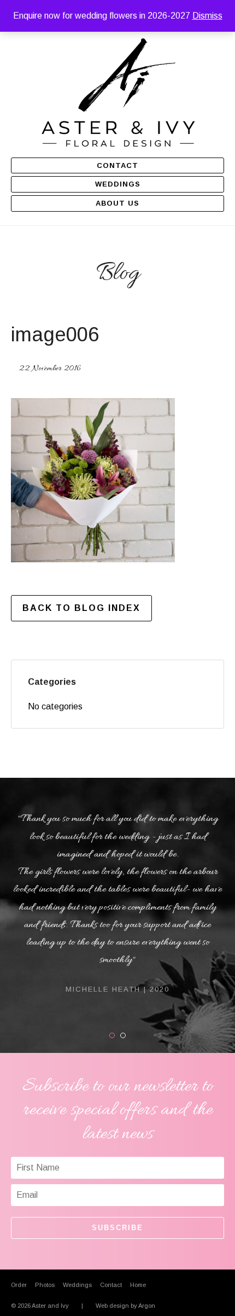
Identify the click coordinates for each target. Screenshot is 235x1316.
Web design (112, 1305)
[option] (117, 903)
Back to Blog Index (81, 608)
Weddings (117, 184)
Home (138, 1285)
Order (19, 1285)
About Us (117, 203)
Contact (117, 165)
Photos (45, 1285)
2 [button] (125, 1035)
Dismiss (207, 15)
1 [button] (114, 1035)
